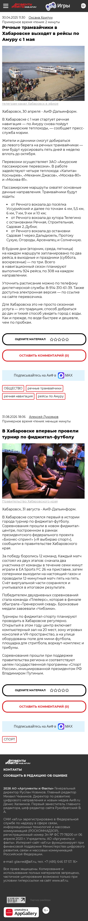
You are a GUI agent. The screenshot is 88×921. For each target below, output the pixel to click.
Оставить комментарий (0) (44, 355)
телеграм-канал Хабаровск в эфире (30, 104)
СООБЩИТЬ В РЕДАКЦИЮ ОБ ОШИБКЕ (35, 775)
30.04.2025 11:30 (13, 17)
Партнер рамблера (40, 900)
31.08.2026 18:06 (14, 417)
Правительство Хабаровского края (30, 501)
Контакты (12, 769)
